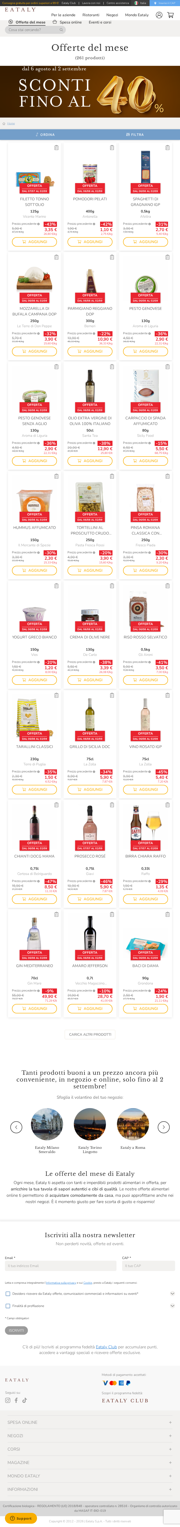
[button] (159, 15)
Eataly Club (106, 1347)
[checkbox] (8, 1294)
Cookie (87, 1283)
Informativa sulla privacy (61, 1283)
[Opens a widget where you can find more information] (21, 1519)
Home (11, 123)
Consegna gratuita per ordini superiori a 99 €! (30, 3)
